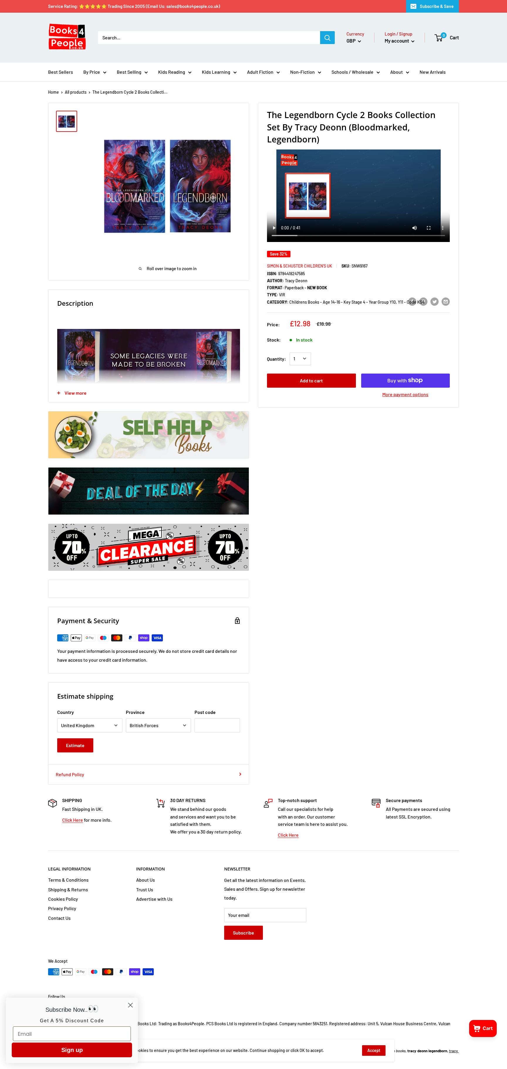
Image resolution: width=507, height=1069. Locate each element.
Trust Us (144, 889)
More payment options (405, 394)
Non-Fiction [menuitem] (302, 72)
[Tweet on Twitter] (434, 301)
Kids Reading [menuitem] (171, 72)
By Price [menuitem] (91, 72)
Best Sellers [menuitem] (60, 72)
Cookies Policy (63, 899)
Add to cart (311, 380)
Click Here (72, 820)
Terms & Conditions (68, 880)
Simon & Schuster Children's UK (299, 265)
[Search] (327, 37)
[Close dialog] (130, 1005)
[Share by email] (446, 301)
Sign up (72, 1050)
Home (53, 92)
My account (397, 40)
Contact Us (59, 918)
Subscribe (243, 932)
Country (65, 712)
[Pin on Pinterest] (423, 301)
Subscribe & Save (437, 6)
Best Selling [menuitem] (129, 72)
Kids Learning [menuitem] (216, 72)
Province (135, 712)
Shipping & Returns (68, 889)
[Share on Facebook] (412, 301)
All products (76, 92)
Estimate (75, 745)
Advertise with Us (154, 899)
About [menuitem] (396, 72)
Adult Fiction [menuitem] (260, 72)
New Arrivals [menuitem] (433, 72)
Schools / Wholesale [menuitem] (353, 72)
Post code (205, 712)
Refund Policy (70, 774)
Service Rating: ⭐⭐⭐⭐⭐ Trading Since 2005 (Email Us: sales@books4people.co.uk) (134, 6)
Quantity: (276, 358)
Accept (373, 1050)
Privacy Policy (62, 908)
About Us (145, 880)
